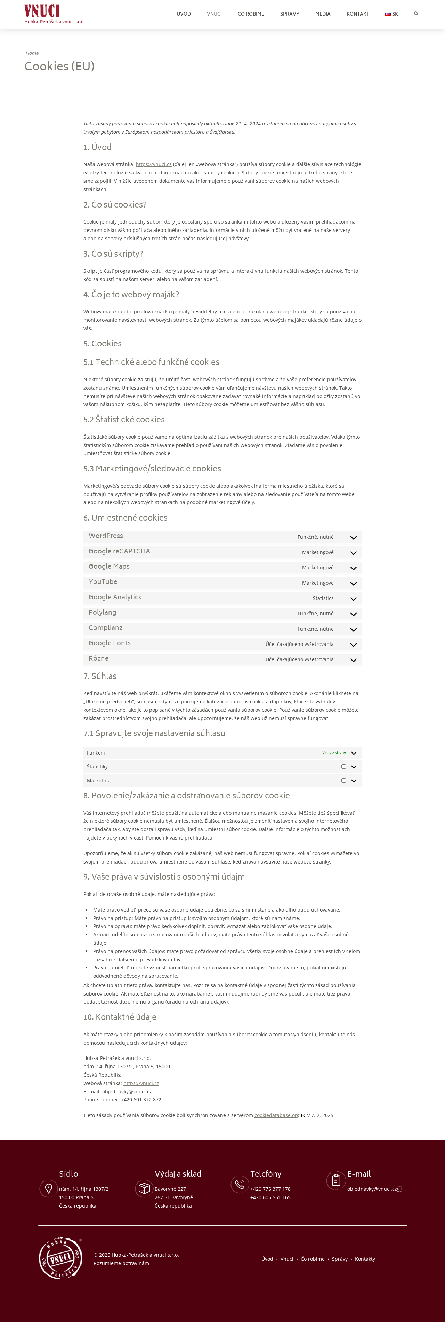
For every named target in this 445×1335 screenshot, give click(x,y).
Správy (289, 15)
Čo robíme (251, 15)
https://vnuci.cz (154, 164)
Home (31, 53)
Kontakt (358, 15)
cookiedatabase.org (277, 1115)
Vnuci (214, 15)
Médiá (323, 15)
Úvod (184, 15)
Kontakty (365, 1259)
